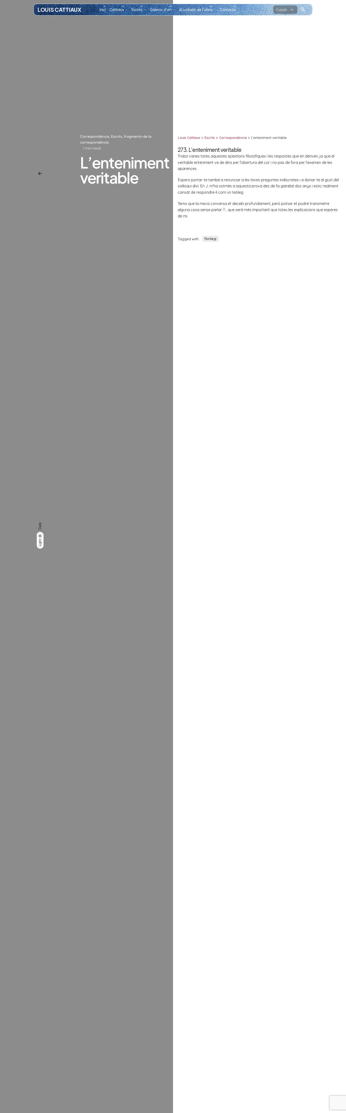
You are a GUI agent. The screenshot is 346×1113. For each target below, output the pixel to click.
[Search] (303, 9)
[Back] (40, 173)
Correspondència (94, 136)
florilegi (210, 239)
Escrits (116, 136)
